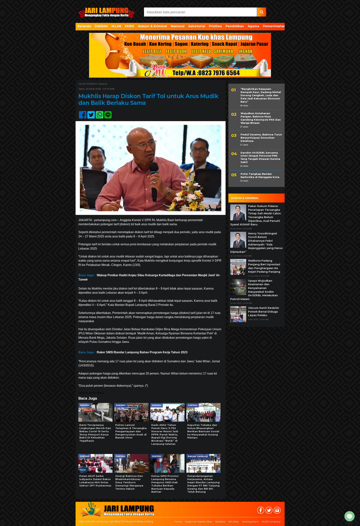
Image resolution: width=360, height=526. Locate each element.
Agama (253, 26)
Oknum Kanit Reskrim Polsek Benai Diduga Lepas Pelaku (263, 311)
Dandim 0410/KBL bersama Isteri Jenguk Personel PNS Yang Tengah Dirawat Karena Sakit (260, 157)
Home (178, 521)
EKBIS (129, 26)
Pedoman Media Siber (198, 521)
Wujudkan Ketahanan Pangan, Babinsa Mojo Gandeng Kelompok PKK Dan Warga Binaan (261, 118)
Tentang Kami (250, 521)
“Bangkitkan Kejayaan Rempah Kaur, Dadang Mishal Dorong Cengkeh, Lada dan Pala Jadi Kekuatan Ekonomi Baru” (261, 95)
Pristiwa (215, 26)
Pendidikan (235, 26)
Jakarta (103, 83)
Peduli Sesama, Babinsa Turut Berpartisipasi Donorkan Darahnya (261, 137)
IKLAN (116, 26)
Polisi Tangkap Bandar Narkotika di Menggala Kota (260, 175)
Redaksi (220, 521)
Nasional (177, 26)
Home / (82, 83)
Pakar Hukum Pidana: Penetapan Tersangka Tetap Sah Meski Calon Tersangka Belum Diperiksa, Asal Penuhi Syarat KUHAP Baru (255, 215)
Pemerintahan (274, 26)
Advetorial (196, 26)
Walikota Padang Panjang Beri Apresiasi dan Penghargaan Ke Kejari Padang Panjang (264, 266)
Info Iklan (233, 521)
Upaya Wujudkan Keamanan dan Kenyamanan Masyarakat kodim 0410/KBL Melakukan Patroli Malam (254, 290)
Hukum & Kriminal (152, 26)
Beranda (84, 26)
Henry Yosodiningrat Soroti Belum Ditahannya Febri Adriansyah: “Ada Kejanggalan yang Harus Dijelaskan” (256, 243)
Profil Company (271, 521)
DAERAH (101, 26)
